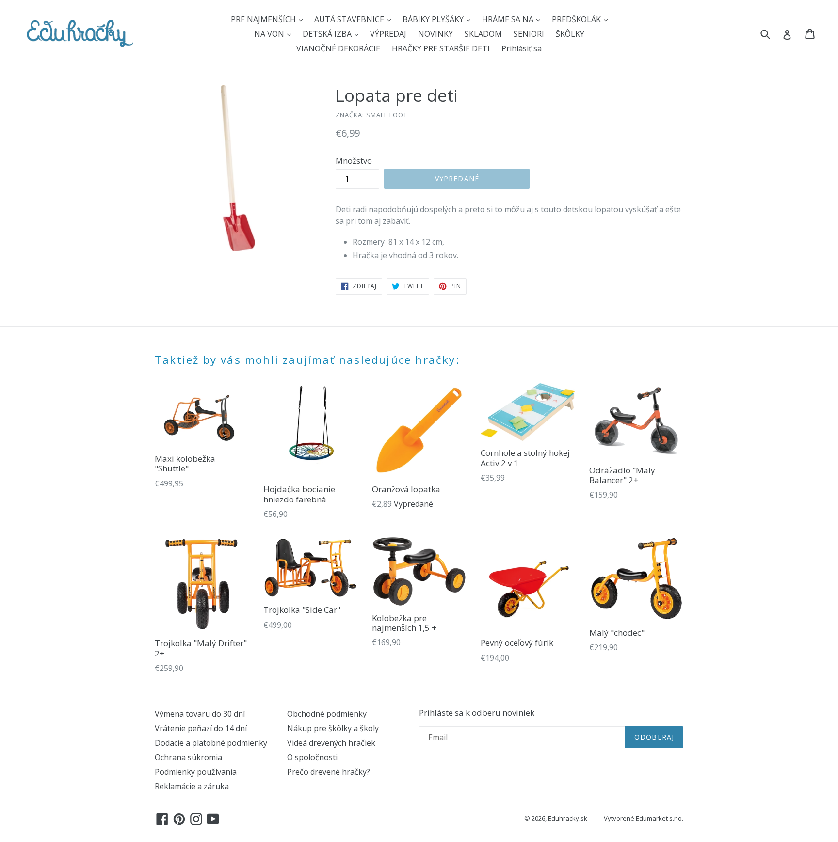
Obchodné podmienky (327, 713)
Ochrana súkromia (188, 757)
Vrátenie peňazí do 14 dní (201, 728)
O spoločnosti (312, 757)
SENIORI (529, 34)
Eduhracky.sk (567, 818)
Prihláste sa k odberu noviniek (476, 712)
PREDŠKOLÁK (577, 19)
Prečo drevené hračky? (328, 771)
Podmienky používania (196, 771)
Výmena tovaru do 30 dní (200, 713)
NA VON (270, 34)
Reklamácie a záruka (192, 786)
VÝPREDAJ (388, 34)
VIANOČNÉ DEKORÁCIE (338, 48)
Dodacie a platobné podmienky (211, 742)
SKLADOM (483, 34)
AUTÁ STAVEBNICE (350, 19)
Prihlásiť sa (521, 48)
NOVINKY (435, 34)
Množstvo (354, 161)
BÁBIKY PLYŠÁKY (434, 19)
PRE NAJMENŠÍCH (264, 19)
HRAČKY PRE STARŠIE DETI (441, 48)
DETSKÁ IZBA (328, 34)
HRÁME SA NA (508, 19)
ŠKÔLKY (570, 34)
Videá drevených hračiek (331, 742)
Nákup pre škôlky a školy (333, 728)
